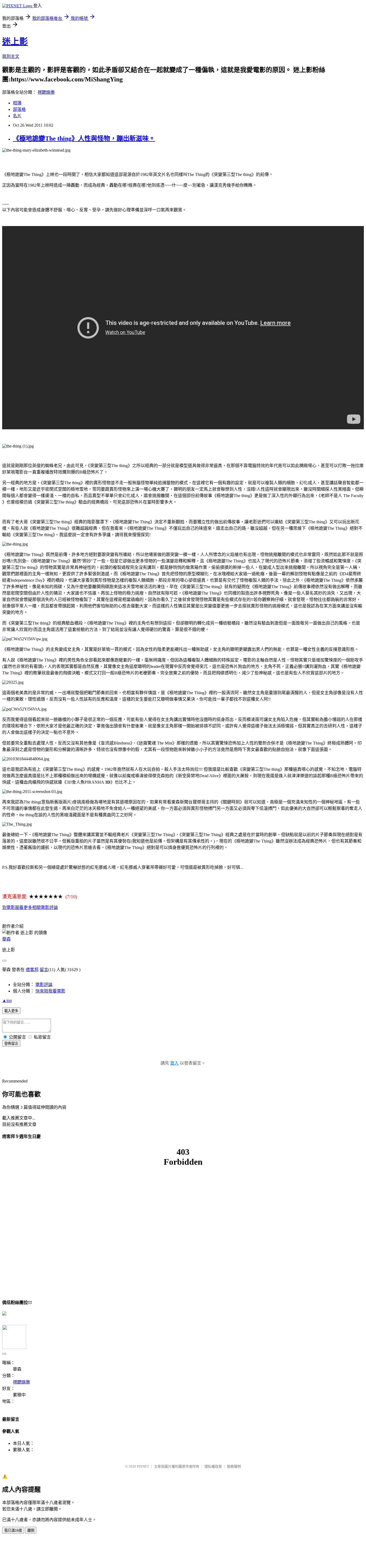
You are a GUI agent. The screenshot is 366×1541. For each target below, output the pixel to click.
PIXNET (143, 1466)
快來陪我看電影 (50, 991)
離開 (30, 1530)
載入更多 (11, 1011)
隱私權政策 (213, 1466)
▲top (7, 1000)
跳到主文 (10, 56)
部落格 (19, 109)
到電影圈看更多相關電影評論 (30, 907)
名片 (17, 116)
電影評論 (44, 984)
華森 (6, 939)
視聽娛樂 (46, 92)
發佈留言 (11, 1044)
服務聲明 (234, 1466)
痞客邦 (32, 969)
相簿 (17, 103)
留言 (44, 969)
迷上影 (15, 41)
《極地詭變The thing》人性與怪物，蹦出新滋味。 (84, 138)
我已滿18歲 (13, 1530)
